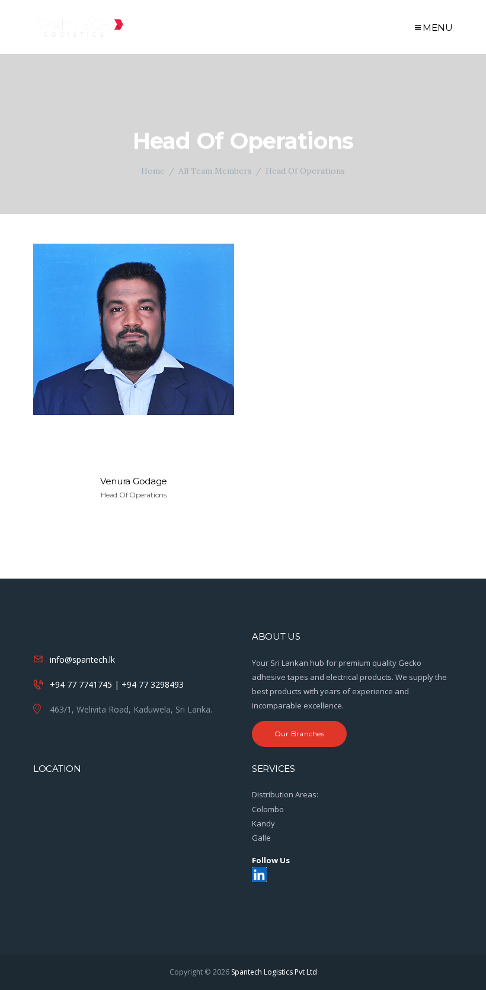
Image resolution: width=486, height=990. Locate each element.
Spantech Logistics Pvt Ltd (274, 972)
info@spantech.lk (82, 659)
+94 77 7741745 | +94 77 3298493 (117, 684)
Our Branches (299, 733)
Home (153, 170)
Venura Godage (133, 481)
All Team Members (215, 170)
